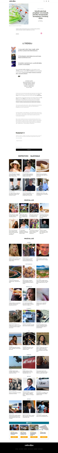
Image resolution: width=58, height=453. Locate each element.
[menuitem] (46, 1)
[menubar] (46, 1)
